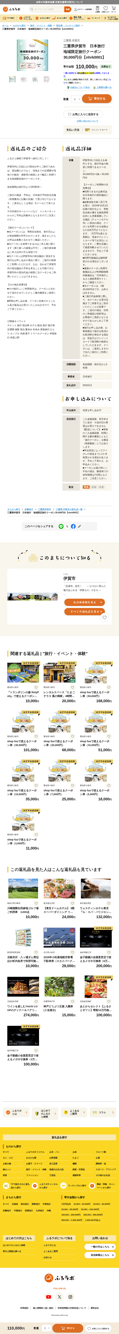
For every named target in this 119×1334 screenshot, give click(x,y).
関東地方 (36, 1204)
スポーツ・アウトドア (106, 1169)
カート (113, 12)
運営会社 (95, 1308)
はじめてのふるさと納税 (14, 1245)
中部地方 (47, 1204)
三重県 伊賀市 (71, 40)
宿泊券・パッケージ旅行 (68, 25)
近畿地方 (29, 509)
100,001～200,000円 (71, 1215)
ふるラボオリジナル (35, 1152)
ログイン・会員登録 (84, 9)
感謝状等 (77, 1175)
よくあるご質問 (51, 1251)
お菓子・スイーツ (34, 1163)
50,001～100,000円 (90, 1209)
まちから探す (13, 509)
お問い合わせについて (87, 121)
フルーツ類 (101, 1152)
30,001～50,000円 (69, 1209)
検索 (68, 9)
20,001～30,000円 (101, 1204)
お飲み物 (7, 1163)
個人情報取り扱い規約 (43, 1308)
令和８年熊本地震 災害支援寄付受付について (59, 2)
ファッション (32, 1175)
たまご (76, 1158)
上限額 (97, 12)
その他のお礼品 (103, 1175)
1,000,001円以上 (93, 1220)
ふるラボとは (50, 1245)
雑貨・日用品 (79, 1169)
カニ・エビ (8, 1158)
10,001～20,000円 (82, 1204)
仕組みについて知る (80, 87)
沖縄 (49, 1210)
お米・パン (54, 1152)
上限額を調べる (104, 87)
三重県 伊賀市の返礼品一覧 (69, 509)
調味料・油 (101, 1163)
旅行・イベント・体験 (41, 25)
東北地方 (25, 1204)
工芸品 (52, 1175)
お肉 (75, 1152)
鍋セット (7, 1169)
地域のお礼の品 (56, 1169)
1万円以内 (66, 1204)
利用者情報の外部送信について (72, 1308)
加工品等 (53, 1163)
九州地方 (40, 1210)
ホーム (5, 25)
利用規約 (24, 1308)
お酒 (98, 1158)
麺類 (75, 1163)
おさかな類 (31, 1158)
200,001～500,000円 (93, 1215)
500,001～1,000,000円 (71, 1220)
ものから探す (19, 25)
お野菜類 (53, 1158)
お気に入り (106, 12)
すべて (6, 1152)
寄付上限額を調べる (12, 1251)
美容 (5, 1175)
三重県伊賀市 (44, 509)
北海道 (15, 1204)
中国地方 (18, 1210)
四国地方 (29, 1210)
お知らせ (48, 1257)
